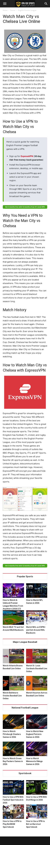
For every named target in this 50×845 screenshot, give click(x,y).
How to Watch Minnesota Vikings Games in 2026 (34, 761)
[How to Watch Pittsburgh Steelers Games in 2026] (13, 721)
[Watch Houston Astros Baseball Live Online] (36, 683)
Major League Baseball (25, 642)
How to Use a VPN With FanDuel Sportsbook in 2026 (13, 800)
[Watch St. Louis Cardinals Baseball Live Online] (36, 656)
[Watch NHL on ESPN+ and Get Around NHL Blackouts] (36, 617)
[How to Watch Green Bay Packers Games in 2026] (13, 749)
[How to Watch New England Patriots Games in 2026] (36, 721)
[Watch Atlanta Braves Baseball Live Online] (13, 656)
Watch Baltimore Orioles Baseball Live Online (12, 696)
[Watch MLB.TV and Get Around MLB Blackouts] (13, 617)
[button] (4, 3)
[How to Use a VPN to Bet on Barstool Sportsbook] (36, 811)
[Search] (46, 3)
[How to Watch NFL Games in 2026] (36, 590)
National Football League (25, 708)
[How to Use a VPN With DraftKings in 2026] (36, 787)
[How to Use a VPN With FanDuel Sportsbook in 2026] (13, 787)
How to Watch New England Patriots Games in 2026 (34, 734)
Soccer (12, 10)
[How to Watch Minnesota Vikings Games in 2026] (36, 749)
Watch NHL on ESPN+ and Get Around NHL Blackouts (36, 630)
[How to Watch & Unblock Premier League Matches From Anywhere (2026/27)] (13, 590)
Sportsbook (25, 773)
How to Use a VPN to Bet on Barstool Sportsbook (35, 824)
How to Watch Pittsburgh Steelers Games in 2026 (12, 734)
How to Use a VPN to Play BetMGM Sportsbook (12, 824)
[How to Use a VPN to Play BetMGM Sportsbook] (13, 811)
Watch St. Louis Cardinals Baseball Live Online (36, 669)
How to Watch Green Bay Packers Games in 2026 (13, 761)
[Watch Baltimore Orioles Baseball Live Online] (13, 683)
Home (5, 10)
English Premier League (27, 10)
